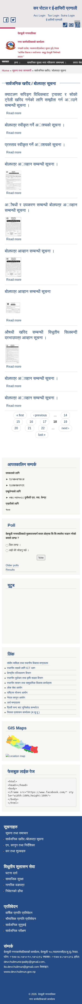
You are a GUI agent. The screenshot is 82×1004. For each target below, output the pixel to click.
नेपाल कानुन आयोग (16, 697)
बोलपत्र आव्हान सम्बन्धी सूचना (28, 291)
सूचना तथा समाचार (17, 833)
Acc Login (39, 15)
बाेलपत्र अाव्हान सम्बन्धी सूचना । (31, 164)
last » (41, 434)
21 (29, 428)
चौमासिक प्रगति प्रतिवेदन (21, 919)
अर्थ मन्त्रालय (13, 702)
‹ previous (40, 415)
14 (65, 415)
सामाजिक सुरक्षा (14, 879)
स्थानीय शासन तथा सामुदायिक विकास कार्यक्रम (29, 682)
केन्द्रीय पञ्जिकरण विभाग (19, 672)
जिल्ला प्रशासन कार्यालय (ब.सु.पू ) (23, 712)
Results (10, 569)
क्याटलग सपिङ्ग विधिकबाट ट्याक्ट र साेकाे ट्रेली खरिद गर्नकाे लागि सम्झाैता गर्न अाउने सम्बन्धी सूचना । (41, 100)
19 (65, 421)
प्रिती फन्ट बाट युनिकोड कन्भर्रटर (23, 707)
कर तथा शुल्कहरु (16, 851)
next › (65, 428)
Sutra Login (68, 15)
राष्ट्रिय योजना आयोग (17, 692)
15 (18, 421)
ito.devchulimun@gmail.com (21, 966)
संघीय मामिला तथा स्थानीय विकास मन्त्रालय (27, 662)
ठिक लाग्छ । (15, 544)
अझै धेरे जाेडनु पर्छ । (19, 550)
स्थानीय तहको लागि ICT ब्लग (21, 667)
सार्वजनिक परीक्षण (16, 931)
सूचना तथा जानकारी (21, 70)
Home (5, 70)
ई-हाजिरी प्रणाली (54, 19)
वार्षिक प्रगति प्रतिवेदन (19, 913)
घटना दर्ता (11, 873)
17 (44, 421)
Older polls (12, 565)
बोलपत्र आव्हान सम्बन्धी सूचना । (30, 251)
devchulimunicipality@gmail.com (24, 961)
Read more (13, 113)
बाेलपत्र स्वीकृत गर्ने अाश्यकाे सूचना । (35, 125)
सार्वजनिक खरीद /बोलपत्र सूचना (24, 839)
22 (43, 428)
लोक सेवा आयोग (14, 687)
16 (31, 421)
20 (16, 428)
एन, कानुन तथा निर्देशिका (20, 845)
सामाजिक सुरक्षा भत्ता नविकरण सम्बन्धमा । (44, 62)
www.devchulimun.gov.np (19, 971)
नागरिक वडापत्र (15, 885)
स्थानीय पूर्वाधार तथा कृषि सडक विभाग (25, 677)
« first (20, 415)
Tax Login (53, 15)
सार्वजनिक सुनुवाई (16, 925)
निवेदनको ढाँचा (14, 891)
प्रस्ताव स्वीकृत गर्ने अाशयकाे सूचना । (35, 144)
